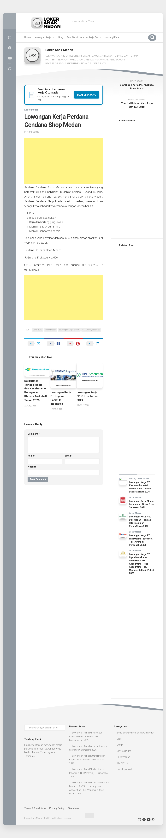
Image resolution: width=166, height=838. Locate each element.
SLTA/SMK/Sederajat (91, 330)
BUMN (132, 479)
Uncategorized (124, 769)
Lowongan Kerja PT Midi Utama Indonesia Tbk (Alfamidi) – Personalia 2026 (88, 773)
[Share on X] (34, 343)
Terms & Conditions (35, 808)
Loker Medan (31, 109)
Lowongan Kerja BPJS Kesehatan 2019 (87, 396)
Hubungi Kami (112, 37)
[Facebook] (10, 48)
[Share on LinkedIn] (93, 343)
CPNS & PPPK (124, 751)
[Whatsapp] (10, 68)
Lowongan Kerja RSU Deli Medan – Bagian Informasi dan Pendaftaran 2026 (88, 760)
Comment (34, 434)
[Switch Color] (9, 21)
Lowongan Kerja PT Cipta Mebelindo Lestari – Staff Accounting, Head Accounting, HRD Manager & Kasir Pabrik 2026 (141, 564)
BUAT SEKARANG (86, 94)
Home (27, 37)
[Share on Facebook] (54, 343)
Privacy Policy (56, 808)
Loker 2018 (37, 330)
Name (31, 455)
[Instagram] (10, 37)
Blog (60, 37)
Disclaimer (73, 808)
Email (68, 455)
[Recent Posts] (128, 470)
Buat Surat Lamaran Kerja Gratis (84, 37)
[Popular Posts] (146, 470)
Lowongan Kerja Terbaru (69, 330)
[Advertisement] (63, 161)
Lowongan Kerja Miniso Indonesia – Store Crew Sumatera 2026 (141, 504)
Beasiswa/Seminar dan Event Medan (135, 732)
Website (32, 466)
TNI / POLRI (123, 763)
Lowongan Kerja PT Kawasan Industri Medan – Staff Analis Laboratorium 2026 (85, 736)
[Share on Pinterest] (73, 343)
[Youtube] (10, 58)
